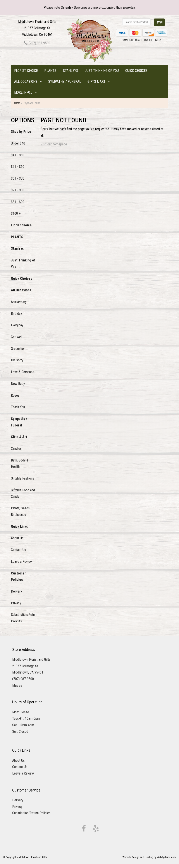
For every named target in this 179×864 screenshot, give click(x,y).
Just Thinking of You (102, 71)
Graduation (18, 349)
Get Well (16, 337)
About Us (17, 538)
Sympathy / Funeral (64, 81)
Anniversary (19, 302)
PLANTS (50, 71)
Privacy (16, 603)
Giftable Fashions (22, 478)
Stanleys (70, 71)
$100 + (16, 213)
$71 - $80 (17, 190)
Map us (17, 685)
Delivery (16, 591)
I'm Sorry (17, 360)
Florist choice (26, 71)
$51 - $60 (17, 167)
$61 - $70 (17, 178)
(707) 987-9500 (39, 43)
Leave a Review (22, 561)
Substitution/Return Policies (24, 618)
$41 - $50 (17, 155)
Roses (15, 395)
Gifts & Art (96, 81)
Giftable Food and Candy (23, 493)
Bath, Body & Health (19, 463)
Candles (16, 448)
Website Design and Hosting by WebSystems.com (149, 857)
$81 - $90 (17, 202)
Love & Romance (22, 372)
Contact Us (18, 550)
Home (17, 102)
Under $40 (18, 143)
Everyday (17, 325)
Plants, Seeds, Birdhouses (20, 511)
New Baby (18, 384)
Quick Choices (136, 71)
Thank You (18, 407)
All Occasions (25, 81)
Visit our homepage (54, 144)
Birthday (16, 314)
